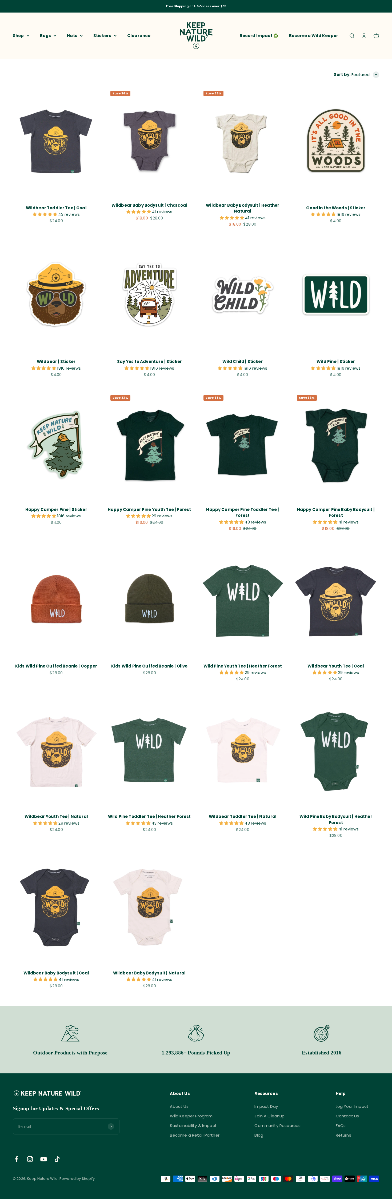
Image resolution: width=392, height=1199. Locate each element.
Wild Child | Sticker (242, 361)
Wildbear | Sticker (56, 361)
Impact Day (266, 1106)
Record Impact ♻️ (259, 35)
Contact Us (347, 1116)
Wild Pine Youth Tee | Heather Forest (242, 666)
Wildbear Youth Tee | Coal (335, 666)
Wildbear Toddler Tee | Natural (243, 816)
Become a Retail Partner (194, 1135)
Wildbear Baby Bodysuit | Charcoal (149, 205)
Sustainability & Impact (193, 1125)
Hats (72, 35)
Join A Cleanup (269, 1116)
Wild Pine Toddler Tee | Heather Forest (149, 816)
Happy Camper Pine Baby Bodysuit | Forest (336, 512)
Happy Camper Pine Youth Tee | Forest (149, 509)
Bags (45, 35)
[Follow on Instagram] (30, 1159)
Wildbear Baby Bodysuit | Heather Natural (242, 208)
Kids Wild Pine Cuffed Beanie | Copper (56, 666)
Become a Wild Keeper (313, 35)
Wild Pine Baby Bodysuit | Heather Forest (335, 819)
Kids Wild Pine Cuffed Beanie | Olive (149, 666)
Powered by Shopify (77, 1178)
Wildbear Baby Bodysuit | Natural (149, 973)
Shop (18, 35)
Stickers (102, 35)
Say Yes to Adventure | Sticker (149, 361)
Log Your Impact (352, 1106)
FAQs (341, 1125)
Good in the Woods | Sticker (335, 208)
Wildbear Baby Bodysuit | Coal (56, 973)
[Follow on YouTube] (43, 1159)
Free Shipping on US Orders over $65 (196, 6)
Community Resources (277, 1125)
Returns (343, 1135)
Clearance (138, 35)
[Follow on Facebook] (16, 1159)
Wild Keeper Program (191, 1116)
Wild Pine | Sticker (336, 361)
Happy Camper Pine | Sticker (56, 509)
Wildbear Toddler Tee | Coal (56, 208)
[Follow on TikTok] (57, 1159)
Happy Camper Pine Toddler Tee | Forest (242, 512)
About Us (179, 1106)
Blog (258, 1135)
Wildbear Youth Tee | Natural (56, 816)
